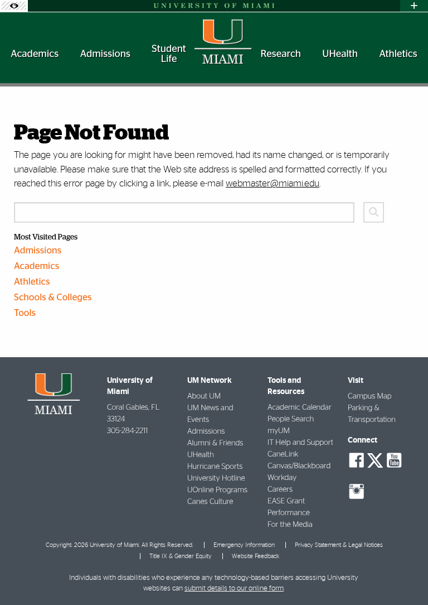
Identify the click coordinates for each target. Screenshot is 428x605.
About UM (204, 396)
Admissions (37, 251)
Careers (280, 489)
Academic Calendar (300, 407)
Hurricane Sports (214, 466)
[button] (404, 574)
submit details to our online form (234, 588)
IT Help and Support (300, 442)
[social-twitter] (375, 459)
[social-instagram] (356, 492)
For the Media (290, 525)
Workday (282, 478)
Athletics (32, 282)
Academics (36, 266)
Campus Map (370, 396)
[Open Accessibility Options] (14, 6)
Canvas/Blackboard (299, 466)
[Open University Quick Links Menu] (414, 6)
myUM (279, 431)
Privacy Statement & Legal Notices (339, 545)
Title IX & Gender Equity (180, 556)
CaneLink (283, 454)
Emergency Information (244, 545)
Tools (25, 313)
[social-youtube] (394, 460)
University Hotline (216, 478)
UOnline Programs (217, 490)
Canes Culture (210, 502)
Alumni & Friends (215, 443)
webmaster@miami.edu (272, 183)
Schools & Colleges (53, 297)
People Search (291, 419)
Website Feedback (255, 556)
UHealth (200, 455)
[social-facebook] (356, 460)
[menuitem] (35, 54)
